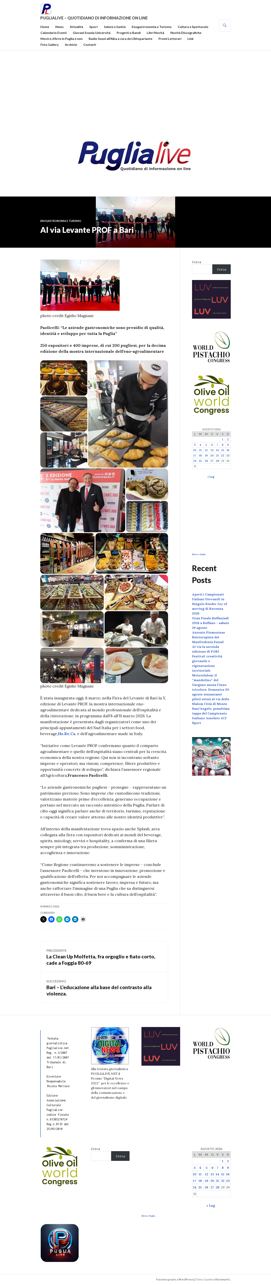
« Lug (210, 477)
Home (44, 27)
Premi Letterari (170, 38)
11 (200, 450)
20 (212, 455)
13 (212, 450)
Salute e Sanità (115, 27)
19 (206, 455)
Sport (93, 27)
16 (228, 450)
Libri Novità (155, 33)
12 (206, 450)
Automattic (223, 1279)
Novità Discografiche (185, 33)
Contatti (89, 44)
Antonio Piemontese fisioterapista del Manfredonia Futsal (208, 637)
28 (217, 461)
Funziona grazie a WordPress (174, 1279)
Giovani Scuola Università (92, 33)
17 (194, 455)
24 (194, 461)
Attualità (76, 27)
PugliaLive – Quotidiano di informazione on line (94, 17)
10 (194, 450)
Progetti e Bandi (129, 33)
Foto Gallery (49, 44)
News (59, 27)
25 (200, 461)
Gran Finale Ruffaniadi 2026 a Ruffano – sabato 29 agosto (210, 623)
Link (190, 38)
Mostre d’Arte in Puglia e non (61, 38)
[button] (63, 378)
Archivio (71, 44)
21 (217, 455)
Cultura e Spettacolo (193, 27)
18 (200, 455)
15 (222, 450)
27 (211, 461)
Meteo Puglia (199, 554)
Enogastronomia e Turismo (152, 27)
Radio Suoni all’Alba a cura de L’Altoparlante (120, 38)
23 (228, 455)
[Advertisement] (135, 90)
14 (217, 450)
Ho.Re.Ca (66, 733)
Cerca (196, 262)
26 (206, 461)
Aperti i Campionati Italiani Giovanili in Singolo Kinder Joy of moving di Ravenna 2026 (209, 603)
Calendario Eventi (53, 33)
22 (222, 455)
